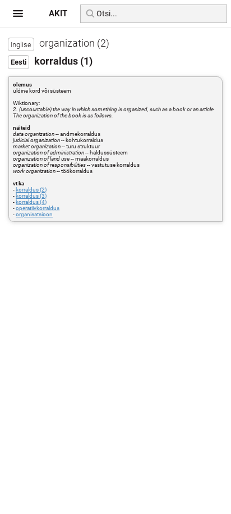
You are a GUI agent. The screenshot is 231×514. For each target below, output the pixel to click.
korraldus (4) (31, 202)
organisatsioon (34, 214)
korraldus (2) (31, 190)
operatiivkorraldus (37, 208)
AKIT (58, 13)
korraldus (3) (31, 196)
